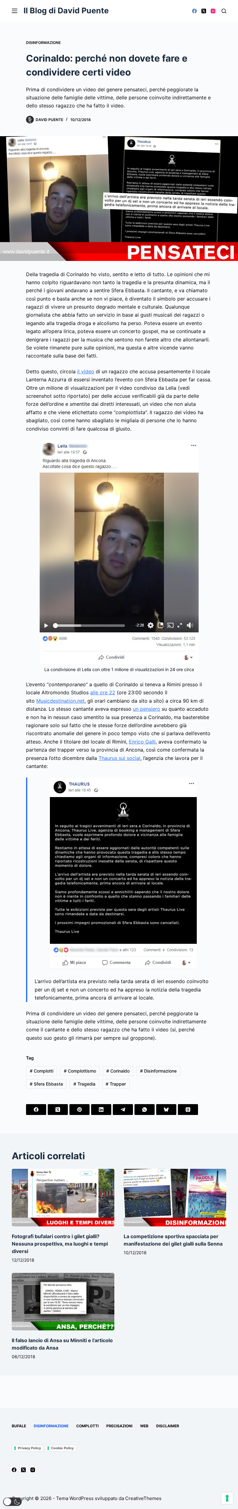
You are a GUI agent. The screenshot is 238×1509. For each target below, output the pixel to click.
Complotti (41, 1070)
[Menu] (14, 11)
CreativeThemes (143, 1498)
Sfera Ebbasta (46, 1083)
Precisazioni (119, 1426)
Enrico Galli (142, 742)
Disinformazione (43, 42)
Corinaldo (118, 1070)
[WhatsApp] (144, 1109)
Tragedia (84, 1083)
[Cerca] (224, 11)
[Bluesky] (166, 1109)
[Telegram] (123, 1109)
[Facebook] (194, 11)
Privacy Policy (29, 1448)
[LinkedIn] (101, 1109)
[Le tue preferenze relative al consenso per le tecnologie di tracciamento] (227, 1498)
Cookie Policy (62, 1448)
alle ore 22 (102, 692)
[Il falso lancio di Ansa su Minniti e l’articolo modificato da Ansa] (63, 1301)
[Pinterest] (79, 1109)
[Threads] (188, 1109)
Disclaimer (167, 1426)
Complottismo (80, 1070)
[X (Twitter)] (203, 11)
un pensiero (146, 709)
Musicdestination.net (60, 701)
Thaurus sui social (119, 758)
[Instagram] (213, 11)
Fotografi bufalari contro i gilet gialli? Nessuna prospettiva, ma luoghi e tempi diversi (60, 1243)
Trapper (116, 1083)
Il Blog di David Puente (66, 10)
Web (144, 1426)
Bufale (19, 1426)
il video (85, 371)
